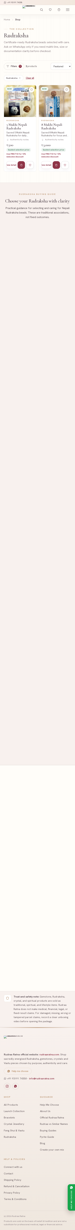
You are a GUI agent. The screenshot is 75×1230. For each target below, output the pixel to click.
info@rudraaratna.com (41, 1078)
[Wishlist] (50, 9)
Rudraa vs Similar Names (54, 1123)
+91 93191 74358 (14, 2)
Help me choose (20, 1071)
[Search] (41, 9)
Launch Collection (14, 1111)
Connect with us (13, 1166)
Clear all (30, 78)
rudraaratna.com (49, 1054)
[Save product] (31, 89)
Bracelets (9, 1117)
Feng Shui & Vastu (14, 1130)
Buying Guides (48, 1130)
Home (7, 19)
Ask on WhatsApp (23, 306)
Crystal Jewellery (14, 1123)
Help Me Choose (49, 1104)
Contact (8, 1173)
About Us (45, 1111)
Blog (42, 1143)
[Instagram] (7, 1086)
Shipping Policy (12, 1179)
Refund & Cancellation (16, 1186)
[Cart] (59, 9)
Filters (16, 66)
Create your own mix (52, 1149)
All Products (11, 1104)
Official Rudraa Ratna (52, 1117)
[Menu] (67, 9)
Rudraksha (11, 78)
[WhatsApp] (15, 1086)
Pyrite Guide (47, 1136)
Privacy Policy (12, 1192)
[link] (20, 128)
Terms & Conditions (15, 1199)
